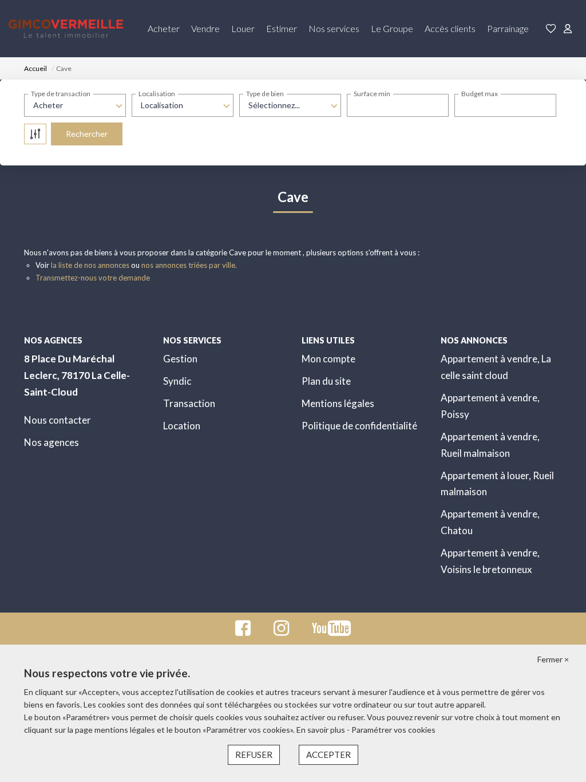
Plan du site (326, 381)
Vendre (205, 28)
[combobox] (75, 105)
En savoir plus (321, 729)
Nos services (333, 28)
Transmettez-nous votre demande (92, 277)
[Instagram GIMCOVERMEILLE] (281, 631)
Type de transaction (60, 93)
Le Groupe (392, 28)
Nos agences (51, 442)
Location (181, 426)
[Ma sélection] (551, 29)
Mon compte (328, 359)
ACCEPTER (328, 754)
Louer (243, 28)
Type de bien (265, 93)
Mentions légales (338, 403)
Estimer (281, 28)
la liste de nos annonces (90, 265)
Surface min (372, 93)
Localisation (156, 93)
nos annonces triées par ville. (189, 265)
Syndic (177, 381)
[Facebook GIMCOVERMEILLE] (243, 631)
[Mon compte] (568, 29)
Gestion (180, 359)
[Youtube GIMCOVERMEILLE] (331, 631)
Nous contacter (57, 420)
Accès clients (450, 28)
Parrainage (508, 28)
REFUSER (253, 754)
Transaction (189, 403)
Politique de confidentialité (359, 426)
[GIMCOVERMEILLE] (66, 29)
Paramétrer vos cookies (393, 729)
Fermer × (553, 659)
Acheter (164, 28)
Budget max (479, 93)
